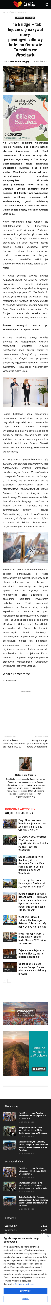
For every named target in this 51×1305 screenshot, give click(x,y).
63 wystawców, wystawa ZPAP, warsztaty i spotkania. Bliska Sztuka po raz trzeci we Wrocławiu (33, 843)
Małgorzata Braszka (19, 61)
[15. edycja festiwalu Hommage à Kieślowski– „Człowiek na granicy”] (10, 883)
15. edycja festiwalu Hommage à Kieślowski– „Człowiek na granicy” (32, 883)
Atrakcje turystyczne (8, 956)
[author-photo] (25, 770)
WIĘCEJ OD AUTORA (19, 813)
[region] (25, 1269)
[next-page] (9, 981)
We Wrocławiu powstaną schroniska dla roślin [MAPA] (14, 743)
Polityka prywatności (24, 1284)
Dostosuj (25, 1299)
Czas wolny (21, 12)
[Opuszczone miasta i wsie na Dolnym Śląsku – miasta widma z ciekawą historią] (10, 967)
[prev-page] (4, 981)
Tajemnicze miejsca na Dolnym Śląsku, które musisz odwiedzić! (31, 953)
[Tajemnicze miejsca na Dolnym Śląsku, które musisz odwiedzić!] (10, 954)
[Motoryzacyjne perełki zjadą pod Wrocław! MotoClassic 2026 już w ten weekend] (10, 937)
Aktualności (8, 827)
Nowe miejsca (30, 18)
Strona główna (8, 12)
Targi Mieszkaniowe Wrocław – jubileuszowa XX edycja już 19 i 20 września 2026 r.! (32, 1116)
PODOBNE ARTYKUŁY (20, 809)
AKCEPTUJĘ (25, 1291)
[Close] (48, 1236)
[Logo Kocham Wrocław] (25, 4)
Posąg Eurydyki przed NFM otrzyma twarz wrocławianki (37, 743)
